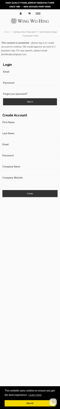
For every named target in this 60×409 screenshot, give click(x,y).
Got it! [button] (30, 403)
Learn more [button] (35, 395)
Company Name (11, 166)
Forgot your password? (15, 93)
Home (6, 32)
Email (6, 71)
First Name (8, 122)
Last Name (8, 133)
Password (8, 82)
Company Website (12, 177)
